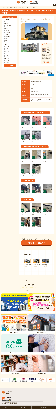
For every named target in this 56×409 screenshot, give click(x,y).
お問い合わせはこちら (37, 243)
